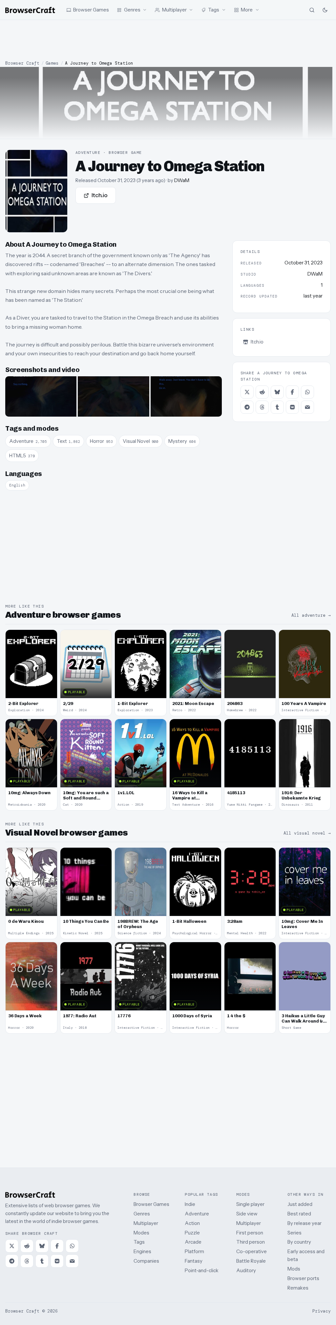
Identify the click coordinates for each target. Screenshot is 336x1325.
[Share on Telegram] (247, 407)
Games (52, 63)
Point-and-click (202, 1270)
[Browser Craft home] (30, 10)
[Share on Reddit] (262, 392)
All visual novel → (307, 833)
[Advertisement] (168, 40)
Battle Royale (251, 1261)
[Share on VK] (292, 407)
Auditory (246, 1270)
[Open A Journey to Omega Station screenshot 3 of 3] (186, 396)
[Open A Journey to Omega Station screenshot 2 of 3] (113, 396)
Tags (139, 1242)
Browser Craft (22, 63)
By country (299, 1242)
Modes (141, 1233)
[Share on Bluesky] (277, 392)
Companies (146, 1261)
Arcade (193, 1242)
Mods (293, 1269)
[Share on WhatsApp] (307, 392)
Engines (142, 1251)
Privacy (321, 1311)
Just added (299, 1204)
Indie (190, 1204)
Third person (250, 1242)
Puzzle (192, 1233)
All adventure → (311, 615)
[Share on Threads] (262, 407)
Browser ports (303, 1278)
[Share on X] (247, 392)
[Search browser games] (312, 10)
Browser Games (151, 1204)
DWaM (181, 180)
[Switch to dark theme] (325, 10)
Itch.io (100, 195)
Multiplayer (146, 1223)
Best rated (299, 1214)
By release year (304, 1223)
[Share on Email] (307, 407)
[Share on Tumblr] (277, 407)
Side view (247, 1214)
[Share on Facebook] (292, 392)
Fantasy (193, 1261)
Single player (250, 1204)
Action (192, 1223)
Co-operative (251, 1251)
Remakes (297, 1288)
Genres (142, 1214)
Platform (194, 1251)
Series (294, 1233)
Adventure (197, 1214)
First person (249, 1233)
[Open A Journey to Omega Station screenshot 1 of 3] (40, 396)
